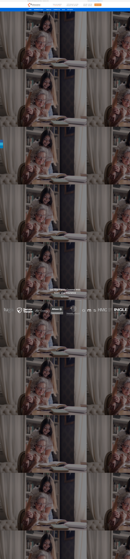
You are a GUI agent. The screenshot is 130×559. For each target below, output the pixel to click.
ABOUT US (48, 9)
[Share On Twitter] (1, 144)
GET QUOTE (70, 9)
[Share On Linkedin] (1, 146)
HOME (30, 9)
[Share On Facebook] (1, 141)
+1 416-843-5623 (57, 5)
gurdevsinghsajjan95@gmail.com (96, 0)
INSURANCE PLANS (38, 9)
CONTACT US (57, 9)
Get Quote (98, 4)
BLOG (63, 9)
